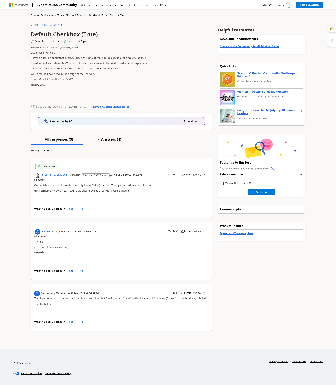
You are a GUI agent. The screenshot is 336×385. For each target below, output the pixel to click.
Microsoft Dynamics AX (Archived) (83, 15)
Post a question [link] (309, 4)
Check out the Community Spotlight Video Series (249, 46)
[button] (267, 5)
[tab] (57, 141)
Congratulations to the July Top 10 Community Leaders (269, 112)
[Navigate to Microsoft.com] (18, 5)
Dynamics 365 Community (56, 5)
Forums (61, 15)
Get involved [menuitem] (87, 4)
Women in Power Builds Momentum (262, 91)
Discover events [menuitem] (128, 4)
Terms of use (299, 361)
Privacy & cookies (279, 361)
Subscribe (261, 192)
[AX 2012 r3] (37, 232)
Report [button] (84, 41)
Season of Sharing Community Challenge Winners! (266, 75)
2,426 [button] (60, 231)
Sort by (35, 150)
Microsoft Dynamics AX (238, 183)
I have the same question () (110, 106)
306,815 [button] (75, 175)
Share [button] (70, 41)
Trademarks (316, 361)
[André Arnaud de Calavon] (37, 175)
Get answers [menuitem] (107, 4)
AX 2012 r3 (48, 231)
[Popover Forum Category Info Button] (273, 168)
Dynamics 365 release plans (236, 233)
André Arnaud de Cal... (55, 175)
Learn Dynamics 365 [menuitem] (152, 4)
